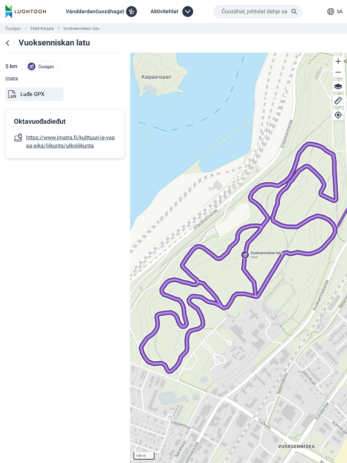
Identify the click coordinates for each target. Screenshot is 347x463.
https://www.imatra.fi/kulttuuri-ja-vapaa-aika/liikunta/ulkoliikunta (70, 142)
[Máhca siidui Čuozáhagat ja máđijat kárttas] (7, 43)
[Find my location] (338, 114)
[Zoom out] (338, 72)
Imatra (11, 78)
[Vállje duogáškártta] (338, 86)
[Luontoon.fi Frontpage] (25, 11)
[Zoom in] (338, 61)
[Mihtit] (338, 100)
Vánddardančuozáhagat (95, 11)
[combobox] (257, 11)
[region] (238, 258)
